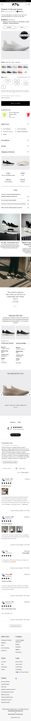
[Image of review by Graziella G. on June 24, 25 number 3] (19, 529)
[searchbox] (8, 468)
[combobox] (23, 472)
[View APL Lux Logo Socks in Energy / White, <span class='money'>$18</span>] (4, 115)
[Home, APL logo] (15, 4)
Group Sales (18, 652)
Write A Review (15, 435)
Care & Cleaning (5, 648)
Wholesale (18, 647)
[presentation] (9, 60)
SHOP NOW (3, 362)
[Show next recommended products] (29, 110)
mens (14, 91)
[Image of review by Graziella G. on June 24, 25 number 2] (12, 529)
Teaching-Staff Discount (7, 697)
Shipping (3, 642)
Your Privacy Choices (23, 672)
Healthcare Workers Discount (8, 689)
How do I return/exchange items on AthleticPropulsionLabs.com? (11, 195)
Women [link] (9, 27)
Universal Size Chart (22, 77)
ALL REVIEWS (15, 301)
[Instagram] (16, 678)
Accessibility (18, 669)
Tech (2, 664)
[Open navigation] (2, 4)
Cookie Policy (18, 667)
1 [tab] (9, 60)
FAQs (2, 645)
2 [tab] (12, 60)
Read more (25, 504)
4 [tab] (16, 60)
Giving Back (4, 667)
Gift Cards (3, 687)
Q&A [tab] (19, 422)
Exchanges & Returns (6, 640)
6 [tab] (21, 60)
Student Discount (5, 702)
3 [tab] (14, 60)
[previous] (26, 1)
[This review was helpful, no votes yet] (25, 568)
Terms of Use (18, 664)
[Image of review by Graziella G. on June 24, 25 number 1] (5, 529)
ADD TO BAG (12, 117)
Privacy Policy (18, 661)
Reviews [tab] (13, 422)
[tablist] (15, 60)
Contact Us (4, 650)
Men (22, 27)
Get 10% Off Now (5, 681)
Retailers (17, 644)
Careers (3, 669)
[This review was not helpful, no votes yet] (27, 510)
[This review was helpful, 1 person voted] (25, 510)
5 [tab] (19, 60)
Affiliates (17, 649)
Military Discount (5, 694)
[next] (30, 1)
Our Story (3, 661)
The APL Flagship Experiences (19, 640)
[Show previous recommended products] (24, 110)
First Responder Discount (7, 692)
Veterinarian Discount (6, 699)
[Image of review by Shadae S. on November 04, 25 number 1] (5, 491)
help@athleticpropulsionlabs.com (15, 710)
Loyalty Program (5, 684)
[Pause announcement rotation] (1, 1)
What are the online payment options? (11, 207)
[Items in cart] (29, 4)
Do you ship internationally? (8, 200)
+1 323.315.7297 (19, 714)
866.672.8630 (11, 714)
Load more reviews (15, 626)
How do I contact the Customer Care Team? (13, 204)
